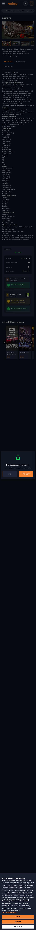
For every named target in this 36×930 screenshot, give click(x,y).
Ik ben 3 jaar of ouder (26, 474)
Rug (10, 474)
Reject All (18, 922)
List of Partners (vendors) (9, 912)
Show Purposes (18, 926)
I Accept (18, 916)
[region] (18, 901)
